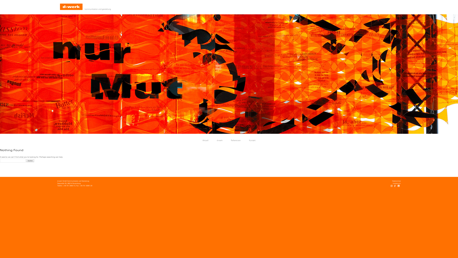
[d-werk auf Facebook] (395, 186)
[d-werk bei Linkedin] (399, 186)
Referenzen (236, 140)
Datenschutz (396, 181)
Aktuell (205, 140)
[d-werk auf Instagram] (392, 186)
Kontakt (252, 140)
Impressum (397, 183)
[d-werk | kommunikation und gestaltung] (71, 7)
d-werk (220, 140)
